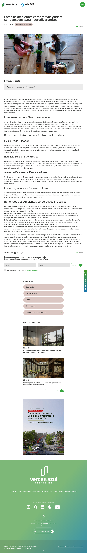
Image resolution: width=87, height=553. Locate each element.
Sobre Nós (13, 491)
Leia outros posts (52, 391)
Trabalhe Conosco (70, 491)
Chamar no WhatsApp (41, 531)
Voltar (81, 26)
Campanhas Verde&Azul (85, 282)
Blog (50, 491)
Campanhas (36, 491)
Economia (30, 287)
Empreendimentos (25, 491)
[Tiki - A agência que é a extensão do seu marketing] (43, 550)
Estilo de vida (31, 293)
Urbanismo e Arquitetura (36, 313)
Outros (29, 300)
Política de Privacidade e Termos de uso (70, 547)
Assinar (74, 265)
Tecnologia (30, 306)
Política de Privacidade (31, 270)
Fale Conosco (58, 491)
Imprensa (44, 491)
